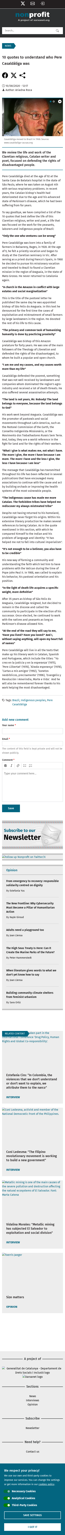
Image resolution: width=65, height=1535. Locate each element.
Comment (7, 759)
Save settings (32, 1515)
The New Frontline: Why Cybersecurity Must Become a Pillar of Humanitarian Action (30, 907)
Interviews (32, 1400)
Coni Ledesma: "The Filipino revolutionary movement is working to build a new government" (31, 1156)
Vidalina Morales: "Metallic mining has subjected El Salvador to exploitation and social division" (30, 1229)
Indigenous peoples (33, 700)
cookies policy (46, 1484)
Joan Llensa (16, 935)
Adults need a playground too (25, 930)
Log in (42, 4)
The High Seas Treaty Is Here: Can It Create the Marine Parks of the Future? (30, 950)
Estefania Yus (17, 890)
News (32, 1396)
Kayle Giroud (17, 917)
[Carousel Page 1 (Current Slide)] (50, 101)
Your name (8, 725)
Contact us (32, 1451)
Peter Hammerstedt (21, 957)
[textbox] (32, 785)
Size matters (15, 1297)
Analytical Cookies (23, 1498)
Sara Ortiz (15, 1002)
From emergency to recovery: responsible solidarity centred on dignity (32, 883)
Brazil (15, 700)
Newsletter (32, 4)
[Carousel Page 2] (54, 101)
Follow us (22, 4)
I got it (32, 1527)
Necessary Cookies (24, 1491)
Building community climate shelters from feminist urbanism (29, 995)
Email (5, 739)
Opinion (33, 1404)
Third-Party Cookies (24, 1505)
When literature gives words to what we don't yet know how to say (31, 972)
